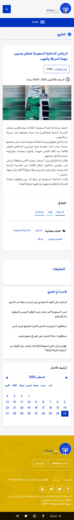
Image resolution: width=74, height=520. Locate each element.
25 (50, 413)
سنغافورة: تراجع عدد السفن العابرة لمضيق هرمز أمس (39, 326)
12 (14, 402)
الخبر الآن (67, 496)
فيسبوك (60, 211)
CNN (49, 69)
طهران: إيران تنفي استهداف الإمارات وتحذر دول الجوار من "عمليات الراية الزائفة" (38, 348)
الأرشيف (40, 463)
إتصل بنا (67, 479)
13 (7, 402)
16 (50, 407)
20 (21, 407)
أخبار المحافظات (59, 463)
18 (36, 407)
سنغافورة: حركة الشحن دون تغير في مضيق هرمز (42, 336)
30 (14, 413)
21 (14, 407)
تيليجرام (40, 211)
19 (28, 407)
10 (28, 402)
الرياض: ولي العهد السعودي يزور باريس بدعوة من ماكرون (38, 302)
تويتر (50, 211)
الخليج (61, 34)
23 (64, 413)
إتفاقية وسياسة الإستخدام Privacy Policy (28, 479)
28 (29, 413)
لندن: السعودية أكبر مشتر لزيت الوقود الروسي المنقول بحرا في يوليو (39, 314)
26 (43, 413)
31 (7, 413)
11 (21, 402)
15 (57, 407)
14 (64, 407)
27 (36, 413)
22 (7, 407)
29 (21, 413)
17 (43, 407)
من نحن (56, 479)
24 (57, 413)
